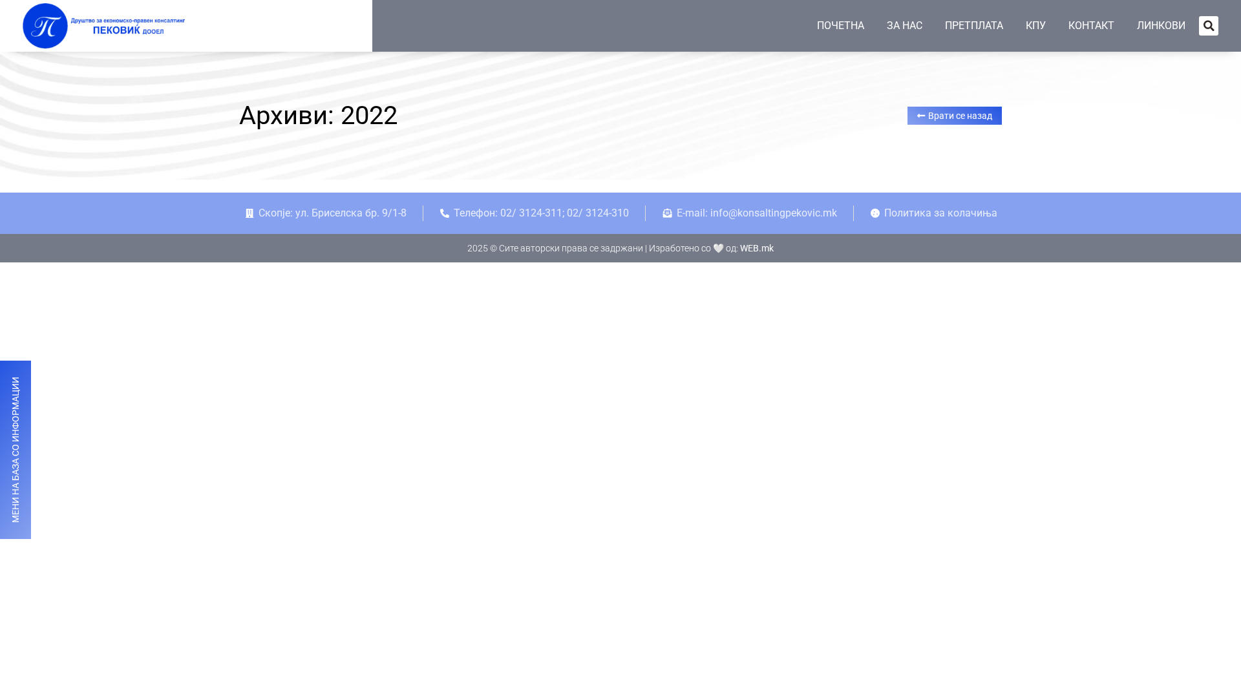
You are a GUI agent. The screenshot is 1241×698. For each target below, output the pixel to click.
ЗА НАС (904, 25)
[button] (1208, 26)
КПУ (1036, 25)
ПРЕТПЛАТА (974, 25)
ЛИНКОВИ (1161, 25)
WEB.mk (757, 248)
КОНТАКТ (1091, 25)
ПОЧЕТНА (840, 25)
